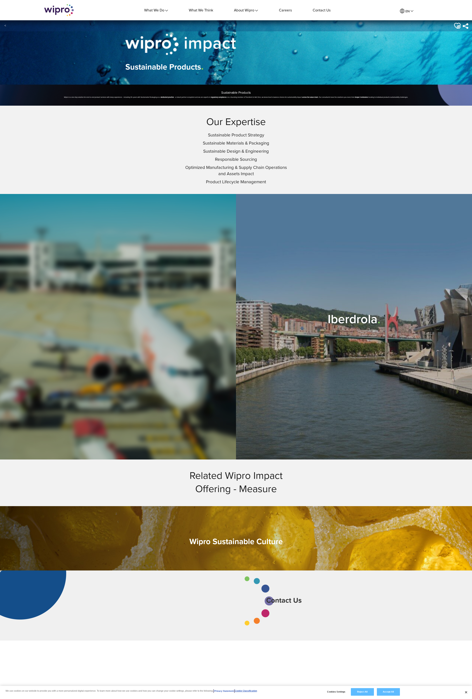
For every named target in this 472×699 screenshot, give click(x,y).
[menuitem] (406, 11)
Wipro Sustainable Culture (236, 541)
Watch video (117, 347)
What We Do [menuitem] (154, 10)
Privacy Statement (224, 691)
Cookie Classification (246, 691)
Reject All (362, 692)
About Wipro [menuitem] (244, 10)
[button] (457, 26)
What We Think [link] (201, 10)
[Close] (466, 692)
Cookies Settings (336, 692)
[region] (236, 692)
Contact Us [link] (322, 10)
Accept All (388, 692)
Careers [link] (285, 10)
